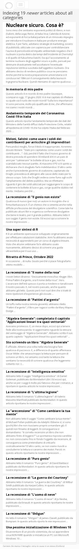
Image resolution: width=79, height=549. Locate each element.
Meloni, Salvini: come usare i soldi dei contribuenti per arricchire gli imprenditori (38, 140)
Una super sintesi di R (22, 229)
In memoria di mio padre (24, 89)
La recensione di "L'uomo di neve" (31, 495)
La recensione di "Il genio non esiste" (33, 197)
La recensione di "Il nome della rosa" (33, 272)
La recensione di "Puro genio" (28, 459)
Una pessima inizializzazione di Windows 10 (38, 527)
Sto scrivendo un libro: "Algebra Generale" (37, 342)
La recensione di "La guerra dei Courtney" (37, 478)
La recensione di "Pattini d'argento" (33, 300)
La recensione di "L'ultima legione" (32, 392)
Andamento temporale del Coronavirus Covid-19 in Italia (35, 115)
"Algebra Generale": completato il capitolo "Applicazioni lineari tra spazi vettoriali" (38, 320)
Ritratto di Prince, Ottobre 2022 (29, 257)
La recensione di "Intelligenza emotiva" (35, 372)
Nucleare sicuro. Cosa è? (35, 25)
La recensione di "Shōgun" (25, 514)
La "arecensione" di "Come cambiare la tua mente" (38, 412)
